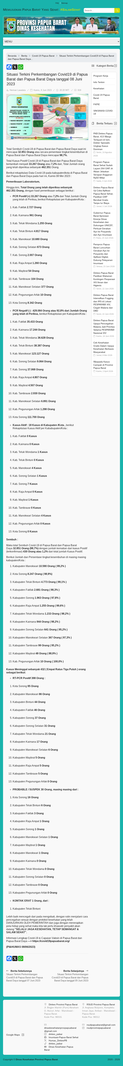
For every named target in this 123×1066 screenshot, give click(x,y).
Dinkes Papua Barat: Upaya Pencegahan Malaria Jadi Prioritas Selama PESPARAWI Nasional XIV (104, 326)
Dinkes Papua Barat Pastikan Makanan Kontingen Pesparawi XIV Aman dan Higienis (104, 279)
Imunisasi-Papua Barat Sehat (63, 1037)
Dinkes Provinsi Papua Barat (63, 1004)
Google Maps (14, 1034)
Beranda (12, 55)
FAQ (57, 3)
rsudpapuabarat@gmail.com (101, 1025)
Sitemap (64, 3)
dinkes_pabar (55, 1034)
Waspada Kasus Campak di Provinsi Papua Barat (103, 364)
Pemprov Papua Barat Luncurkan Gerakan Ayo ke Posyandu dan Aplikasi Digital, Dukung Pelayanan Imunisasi (103, 254)
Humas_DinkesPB (58, 1040)
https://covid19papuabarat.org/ (51, 941)
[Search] (117, 10)
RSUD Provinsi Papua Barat (101, 1004)
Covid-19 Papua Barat (43, 55)
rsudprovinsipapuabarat (99, 1028)
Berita (24, 55)
